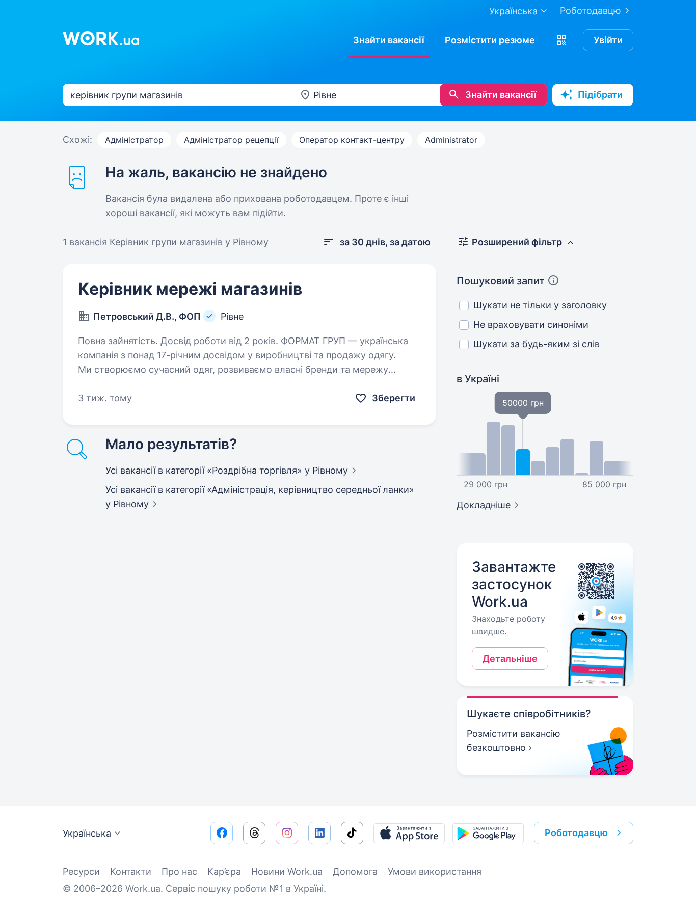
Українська (87, 833)
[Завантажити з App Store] (409, 833)
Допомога (355, 871)
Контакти (130, 871)
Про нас (179, 871)
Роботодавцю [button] (576, 832)
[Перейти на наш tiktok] (352, 833)
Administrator (451, 140)
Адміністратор (134, 140)
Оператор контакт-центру (352, 140)
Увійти (608, 40)
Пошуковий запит (501, 281)
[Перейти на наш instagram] (287, 833)
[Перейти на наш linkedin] (319, 833)
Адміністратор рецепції (231, 140)
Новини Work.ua (287, 871)
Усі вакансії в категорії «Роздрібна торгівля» (226, 470)
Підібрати (600, 94)
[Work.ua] (101, 38)
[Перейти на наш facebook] (221, 833)
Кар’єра (224, 871)
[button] (561, 40)
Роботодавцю (590, 10)
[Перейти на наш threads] (254, 833)
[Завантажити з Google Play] (488, 833)
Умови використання (434, 871)
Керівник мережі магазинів (190, 289)
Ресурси (81, 871)
